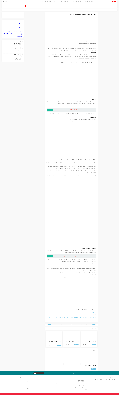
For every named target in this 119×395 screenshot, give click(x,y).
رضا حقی (90, 41)
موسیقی (72, 5)
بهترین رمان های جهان (93, 317)
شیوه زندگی (55, 5)
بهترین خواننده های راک (59, 317)
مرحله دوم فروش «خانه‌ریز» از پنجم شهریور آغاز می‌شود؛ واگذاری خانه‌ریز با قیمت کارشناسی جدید (11, 47)
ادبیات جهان (68, 5)
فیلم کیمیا (86, 319)
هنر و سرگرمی (110, 10)
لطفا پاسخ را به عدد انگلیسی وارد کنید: (90, 365)
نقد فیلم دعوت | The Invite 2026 (105, 1)
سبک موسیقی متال (79, 317)
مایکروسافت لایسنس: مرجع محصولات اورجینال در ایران (14, 31)
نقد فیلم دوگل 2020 (17, 58)
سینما (88, 5)
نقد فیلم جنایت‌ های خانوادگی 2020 (15, 50)
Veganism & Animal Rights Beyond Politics (14, 29)
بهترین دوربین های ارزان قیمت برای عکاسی (72, 341)
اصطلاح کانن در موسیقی (86, 317)
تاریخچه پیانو (89, 319)
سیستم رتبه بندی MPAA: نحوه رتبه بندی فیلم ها (86, 324)
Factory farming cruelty (18, 27)
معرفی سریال (81, 5)
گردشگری (60, 5)
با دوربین (94, 312)
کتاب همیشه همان (19, 23)
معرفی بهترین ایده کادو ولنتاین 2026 (90, 341)
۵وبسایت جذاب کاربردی (52, 317)
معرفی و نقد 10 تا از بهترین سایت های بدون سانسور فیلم (79, 1)
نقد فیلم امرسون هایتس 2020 (16, 43)
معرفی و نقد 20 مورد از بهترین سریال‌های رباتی (66, 1)
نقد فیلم (85, 5)
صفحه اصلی (114, 10)
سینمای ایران (76, 5)
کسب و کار (63, 5)
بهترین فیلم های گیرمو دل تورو (73, 317)
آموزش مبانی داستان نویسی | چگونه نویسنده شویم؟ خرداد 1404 (52, 1)
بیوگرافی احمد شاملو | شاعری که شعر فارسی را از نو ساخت (93, 1)
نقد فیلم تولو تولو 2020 (17, 54)
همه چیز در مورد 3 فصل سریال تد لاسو (39, 1)
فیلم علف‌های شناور (65, 317)
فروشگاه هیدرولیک (19, 36)
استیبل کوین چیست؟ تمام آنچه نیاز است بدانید (57, 324)
